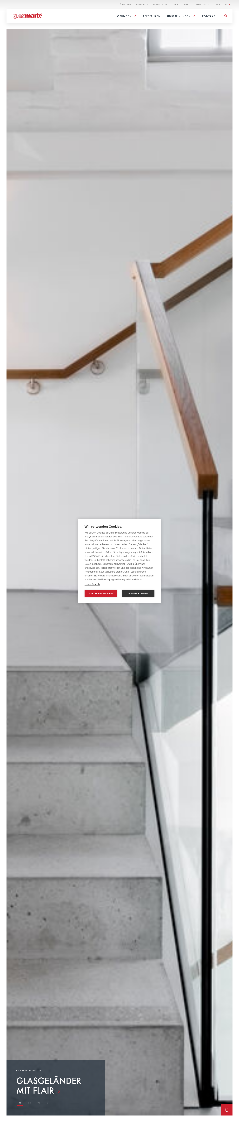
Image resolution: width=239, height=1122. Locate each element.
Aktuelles (142, 4)
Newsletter (160, 4)
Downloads (202, 4)
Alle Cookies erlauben (100, 593)
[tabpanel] (55, 1082)
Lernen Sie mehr (92, 584)
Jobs (175, 4)
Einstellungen (138, 593)
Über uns (125, 4)
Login (217, 4)
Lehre (186, 4)
